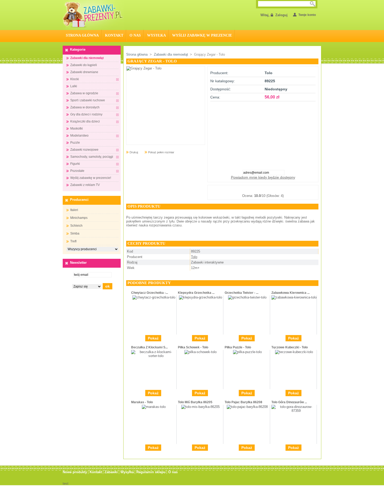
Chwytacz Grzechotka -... (149, 293)
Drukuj (134, 152)
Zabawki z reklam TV (85, 185)
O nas (135, 35)
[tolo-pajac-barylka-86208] (247, 407)
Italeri (74, 210)
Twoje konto (307, 15)
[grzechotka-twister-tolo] (247, 297)
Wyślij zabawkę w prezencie (202, 35)
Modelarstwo (79, 135)
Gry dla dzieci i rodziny (86, 114)
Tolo (194, 257)
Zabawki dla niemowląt (87, 58)
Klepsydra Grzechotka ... (196, 293)
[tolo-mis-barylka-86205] (200, 407)
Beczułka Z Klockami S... (149, 347)
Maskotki (76, 128)
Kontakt (114, 35)
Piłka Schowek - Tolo (193, 347)
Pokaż (153, 338)
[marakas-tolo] (154, 407)
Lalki (73, 86)
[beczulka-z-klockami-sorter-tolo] (153, 356)
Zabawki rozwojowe (84, 149)
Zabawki (111, 472)
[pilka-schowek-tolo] (200, 352)
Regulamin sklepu (151, 472)
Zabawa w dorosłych (85, 107)
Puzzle (75, 142)
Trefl (73, 241)
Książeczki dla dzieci (85, 121)
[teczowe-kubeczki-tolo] (294, 352)
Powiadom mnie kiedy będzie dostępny (263, 177)
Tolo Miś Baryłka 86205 (195, 402)
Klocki (74, 79)
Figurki (75, 164)
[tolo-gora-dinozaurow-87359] (294, 411)
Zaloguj (281, 15)
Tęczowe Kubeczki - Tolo (289, 347)
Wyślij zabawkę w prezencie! (90, 178)
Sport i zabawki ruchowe (87, 100)
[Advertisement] (263, 134)
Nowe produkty (75, 472)
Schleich (76, 225)
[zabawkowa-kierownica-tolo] (294, 297)
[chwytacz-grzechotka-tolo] (153, 297)
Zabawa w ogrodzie (84, 93)
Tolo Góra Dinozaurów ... (289, 402)
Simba (74, 233)
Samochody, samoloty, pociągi (91, 157)
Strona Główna (82, 35)
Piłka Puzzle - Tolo (238, 347)
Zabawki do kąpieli (83, 65)
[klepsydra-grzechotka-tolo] (200, 297)
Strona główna (137, 54)
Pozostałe (77, 171)
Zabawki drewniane (84, 72)
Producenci (79, 200)
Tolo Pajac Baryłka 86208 (243, 402)
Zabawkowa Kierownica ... (290, 293)
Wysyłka (156, 35)
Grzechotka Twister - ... (241, 293)
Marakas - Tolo (142, 402)
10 (289, 189)
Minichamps (79, 218)
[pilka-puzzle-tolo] (247, 352)
